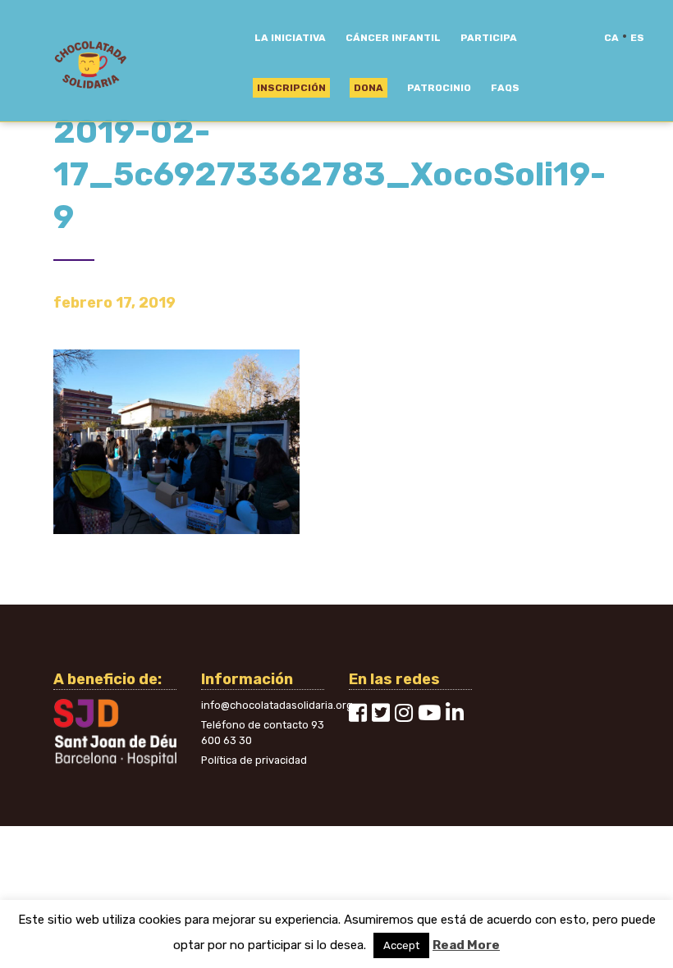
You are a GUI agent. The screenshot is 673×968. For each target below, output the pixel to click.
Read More (466, 945)
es (637, 37)
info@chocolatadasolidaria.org (277, 705)
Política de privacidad (254, 760)
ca (611, 37)
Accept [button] (401, 945)
